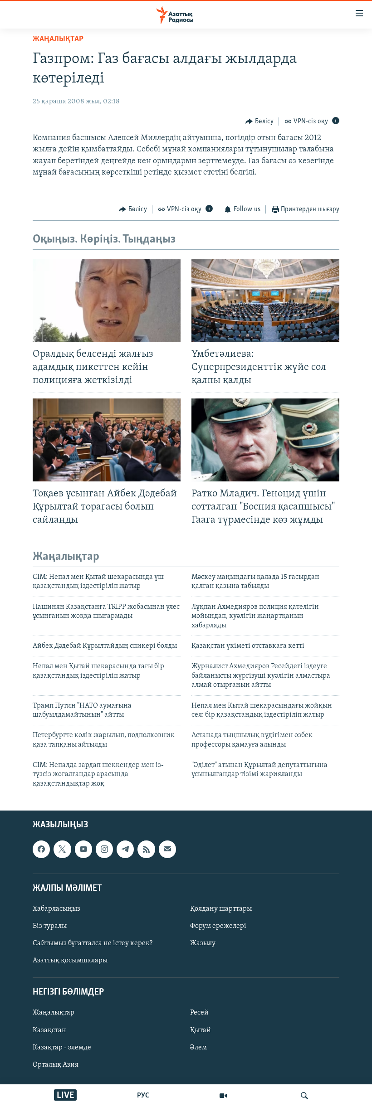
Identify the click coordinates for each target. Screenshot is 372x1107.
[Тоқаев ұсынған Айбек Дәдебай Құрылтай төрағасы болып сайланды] (107, 439)
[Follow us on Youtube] (83, 849)
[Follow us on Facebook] (41, 849)
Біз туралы (50, 926)
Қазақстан (49, 1030)
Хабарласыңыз (56, 909)
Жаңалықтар (53, 1013)
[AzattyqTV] (223, 1095)
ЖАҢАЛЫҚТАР (58, 39)
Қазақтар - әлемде (62, 1047)
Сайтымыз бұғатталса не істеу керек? (92, 943)
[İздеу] (304, 1095)
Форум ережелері (218, 926)
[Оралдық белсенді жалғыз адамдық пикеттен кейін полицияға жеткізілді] (107, 300)
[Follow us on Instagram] (104, 849)
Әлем (198, 1047)
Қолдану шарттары (221, 909)
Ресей (199, 1013)
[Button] (259, 121)
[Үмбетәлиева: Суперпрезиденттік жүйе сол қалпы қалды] (265, 300)
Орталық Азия (55, 1064)
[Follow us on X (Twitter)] (62, 849)
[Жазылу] (167, 849)
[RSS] (146, 849)
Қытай (200, 1030)
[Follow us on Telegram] (125, 849)
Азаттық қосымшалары (70, 960)
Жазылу (202, 943)
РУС (143, 1095)
